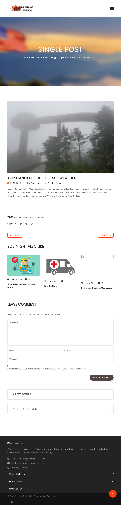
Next (104, 235)
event (26, 217)
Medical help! (51, 286)
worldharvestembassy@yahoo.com (28, 463)
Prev (16, 235)
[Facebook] (9, 502)
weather (40, 217)
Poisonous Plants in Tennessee (96, 288)
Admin (58, 183)
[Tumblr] (13, 502)
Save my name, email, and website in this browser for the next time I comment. (46, 369)
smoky (33, 217)
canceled (18, 217)
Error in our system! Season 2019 (21, 286)
